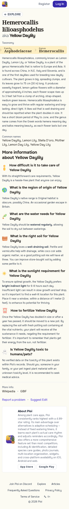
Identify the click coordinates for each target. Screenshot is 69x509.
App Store (26, 466)
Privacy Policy (53, 490)
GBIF (23, 391)
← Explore (12, 14)
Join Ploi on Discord (20, 484)
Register (44, 4)
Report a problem (13, 400)
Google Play (46, 466)
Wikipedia (8, 391)
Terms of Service (29, 496)
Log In (60, 4)
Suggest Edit (38, 400)
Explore (41, 484)
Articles (55, 484)
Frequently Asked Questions (24, 490)
